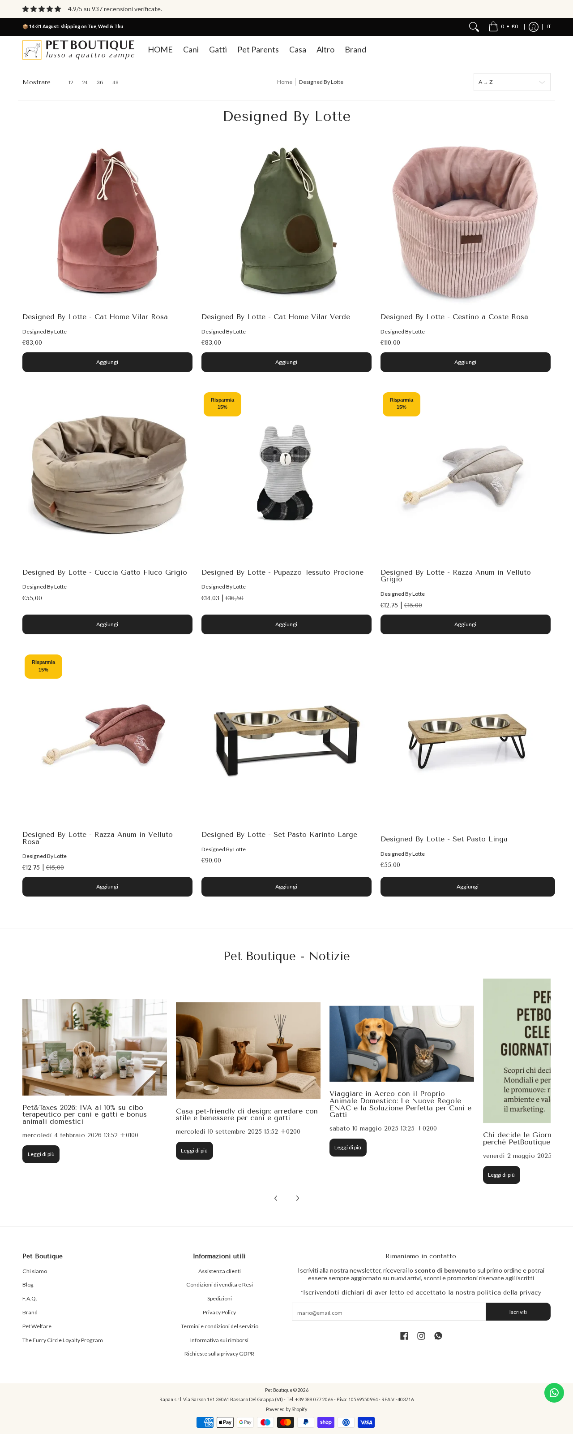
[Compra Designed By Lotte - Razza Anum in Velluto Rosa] (107, 737)
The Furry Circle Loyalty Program (62, 1340)
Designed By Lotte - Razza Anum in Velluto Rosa (97, 838)
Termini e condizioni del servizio (219, 1326)
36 (100, 82)
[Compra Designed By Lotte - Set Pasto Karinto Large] (286, 737)
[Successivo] (297, 1198)
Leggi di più (41, 1154)
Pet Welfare (36, 1326)
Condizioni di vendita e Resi (219, 1284)
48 (115, 82)
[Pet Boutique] (78, 50)
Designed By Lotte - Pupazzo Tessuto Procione (282, 572)
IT (549, 26)
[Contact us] (554, 1393)
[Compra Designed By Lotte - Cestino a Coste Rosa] (466, 219)
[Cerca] (474, 27)
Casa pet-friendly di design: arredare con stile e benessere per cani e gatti (247, 1114)
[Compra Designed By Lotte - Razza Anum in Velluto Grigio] (466, 475)
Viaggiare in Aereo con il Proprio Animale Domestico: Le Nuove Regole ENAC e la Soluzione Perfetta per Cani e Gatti (400, 1104)
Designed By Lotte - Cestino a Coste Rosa (454, 317)
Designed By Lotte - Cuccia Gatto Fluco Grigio (104, 572)
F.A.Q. (29, 1298)
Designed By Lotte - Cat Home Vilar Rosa (95, 317)
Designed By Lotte (44, 331)
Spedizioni (219, 1298)
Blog (28, 1284)
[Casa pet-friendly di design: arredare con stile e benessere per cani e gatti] (248, 1050)
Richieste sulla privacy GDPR (219, 1353)
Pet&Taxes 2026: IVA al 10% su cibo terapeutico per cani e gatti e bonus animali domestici (84, 1115)
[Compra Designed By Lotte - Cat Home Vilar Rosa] (107, 219)
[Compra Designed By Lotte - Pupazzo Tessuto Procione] (286, 475)
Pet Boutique (278, 1390)
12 (70, 82)
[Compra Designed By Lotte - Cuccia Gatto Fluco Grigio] (107, 475)
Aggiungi (107, 362)
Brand (30, 1312)
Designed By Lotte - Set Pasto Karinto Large (279, 835)
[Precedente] (276, 1198)
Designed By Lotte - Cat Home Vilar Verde (275, 317)
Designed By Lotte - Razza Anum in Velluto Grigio (456, 576)
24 (85, 82)
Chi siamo (34, 1271)
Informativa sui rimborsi (219, 1340)
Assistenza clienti (219, 1271)
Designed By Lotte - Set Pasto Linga (444, 839)
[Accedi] (534, 27)
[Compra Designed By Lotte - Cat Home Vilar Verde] (286, 219)
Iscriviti (518, 1311)
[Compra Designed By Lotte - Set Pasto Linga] (468, 739)
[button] (404, 1335)
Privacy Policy (219, 1312)
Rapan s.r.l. (170, 1399)
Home (284, 81)
